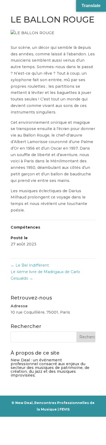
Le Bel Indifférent (30, 265)
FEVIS (65, 409)
